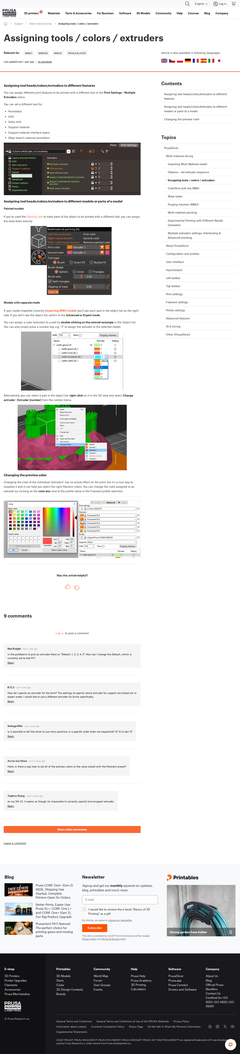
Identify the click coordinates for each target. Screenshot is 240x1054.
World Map (101, 976)
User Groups (102, 985)
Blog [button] (207, 13)
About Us (212, 976)
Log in (60, 633)
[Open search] (187, 4)
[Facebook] (210, 1027)
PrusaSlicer (176, 976)
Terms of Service (111, 938)
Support (18, 23)
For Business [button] (105, 13)
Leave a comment (15, 843)
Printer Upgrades (15, 980)
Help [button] (180, 13)
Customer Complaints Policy (107, 1026)
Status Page (136, 1026)
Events (98, 989)
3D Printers (12, 976)
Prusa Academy (141, 980)
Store (60, 980)
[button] (164, 61)
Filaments (10, 985)
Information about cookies (71, 1026)
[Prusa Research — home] (9, 13)
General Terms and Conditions (74, 1021)
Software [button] (125, 13)
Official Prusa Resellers (214, 987)
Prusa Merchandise (17, 994)
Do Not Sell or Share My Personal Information (174, 1026)
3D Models (63, 976)
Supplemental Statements (71, 1031)
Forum (98, 980)
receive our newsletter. (120, 920)
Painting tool (35, 216)
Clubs (60, 985)
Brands (61, 994)
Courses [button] (193, 13)
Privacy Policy (89, 938)
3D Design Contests (69, 989)
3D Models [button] (143, 13)
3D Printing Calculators (138, 987)
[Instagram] (217, 1027)
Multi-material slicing (40, 23)
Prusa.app (175, 980)
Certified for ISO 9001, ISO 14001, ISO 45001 (220, 1002)
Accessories (12, 989)
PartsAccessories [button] (78, 13)
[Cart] (234, 4)
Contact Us (213, 993)
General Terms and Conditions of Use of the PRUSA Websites (132, 1021)
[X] (225, 1027)
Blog (209, 980)
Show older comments (72, 829)
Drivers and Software (182, 989)
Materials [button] (54, 13)
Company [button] (221, 13)
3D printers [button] (33, 13)
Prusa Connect (178, 985)
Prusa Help (138, 976)
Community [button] (163, 13)
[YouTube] (233, 1027)
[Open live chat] (230, 1044)
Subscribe (94, 928)
